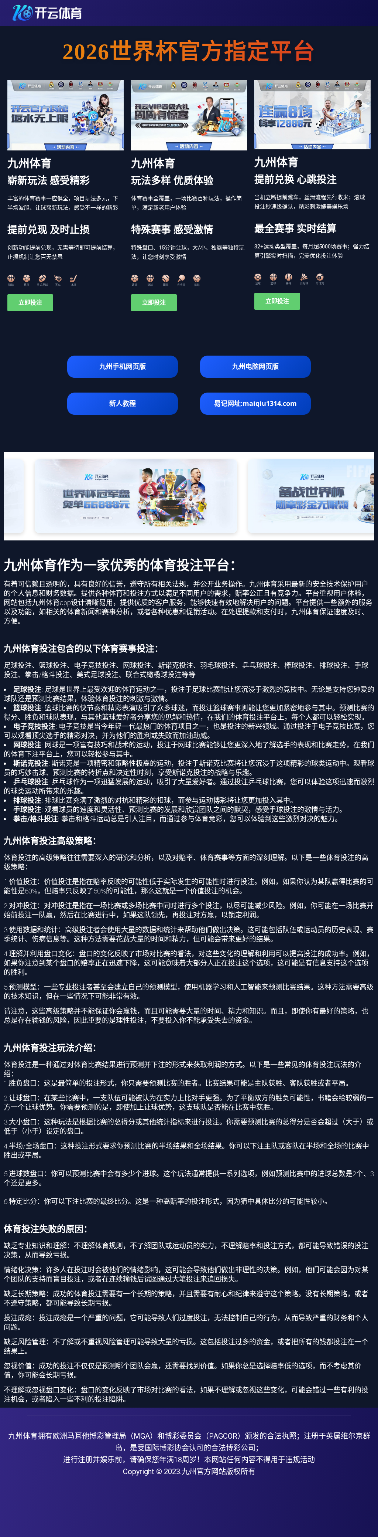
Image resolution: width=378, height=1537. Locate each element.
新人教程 (122, 403)
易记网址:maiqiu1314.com (255, 403)
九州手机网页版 (122, 366)
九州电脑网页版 (255, 366)
